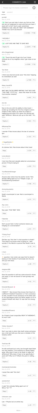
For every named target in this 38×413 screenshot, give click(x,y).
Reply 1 (5, 391)
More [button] (3, 117)
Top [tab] (3, 12)
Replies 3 (5, 121)
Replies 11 (6, 64)
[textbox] (17, 8)
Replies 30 (6, 33)
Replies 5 (5, 136)
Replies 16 (6, 47)
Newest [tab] (10, 12)
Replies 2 (5, 97)
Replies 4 (5, 199)
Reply (4, 150)
